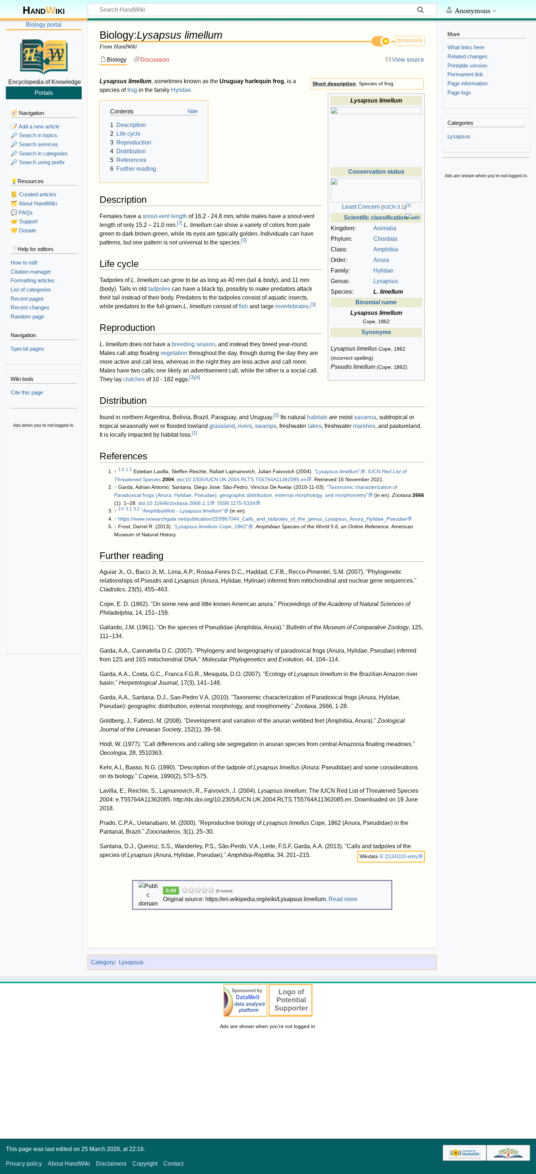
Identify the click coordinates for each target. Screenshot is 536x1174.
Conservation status (376, 172)
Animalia (384, 228)
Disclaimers (111, 1164)
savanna (365, 417)
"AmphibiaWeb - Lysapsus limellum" (182, 511)
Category (102, 962)
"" (337, 471)
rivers (245, 426)
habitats (317, 417)
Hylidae (383, 270)
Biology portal (44, 25)
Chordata (385, 239)
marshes (364, 426)
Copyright (145, 1164)
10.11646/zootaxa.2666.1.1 (178, 503)
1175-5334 (242, 503)
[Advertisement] (44, 542)
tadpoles (159, 289)
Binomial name (376, 302)
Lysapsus (131, 962)
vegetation (173, 353)
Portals (44, 92)
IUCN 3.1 (393, 207)
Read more (343, 899)
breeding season (193, 344)
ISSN (223, 503)
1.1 (129, 469)
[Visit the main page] (44, 56)
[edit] (412, 217)
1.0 (121, 469)
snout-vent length (165, 216)
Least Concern (361, 207)
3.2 (136, 509)
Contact (173, 1164)
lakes (315, 426)
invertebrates (292, 306)
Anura (381, 260)
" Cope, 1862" (211, 526)
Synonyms (376, 332)
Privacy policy (24, 1164)
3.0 (121, 509)
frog (132, 90)
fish (243, 306)
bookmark (410, 40)
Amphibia (385, 249)
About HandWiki (69, 1164)
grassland (222, 426)
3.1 (129, 509)
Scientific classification (375, 218)
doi (180, 479)
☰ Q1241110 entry (398, 856)
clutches (134, 379)
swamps (265, 426)
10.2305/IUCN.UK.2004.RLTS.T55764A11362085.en (246, 479)
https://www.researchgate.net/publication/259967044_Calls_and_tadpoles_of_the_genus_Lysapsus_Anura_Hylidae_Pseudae (262, 519)
